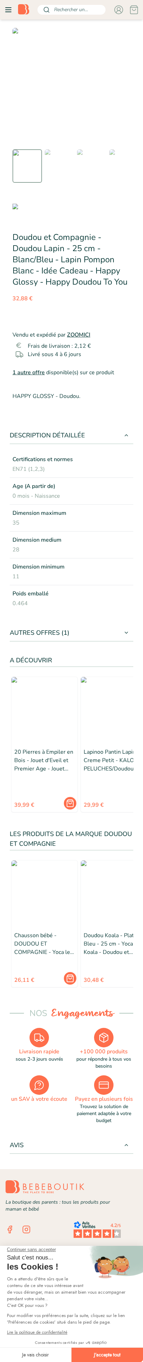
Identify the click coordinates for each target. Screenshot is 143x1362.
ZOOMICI (78, 335)
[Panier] (134, 10)
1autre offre (28, 372)
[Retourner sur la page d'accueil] (23, 9)
